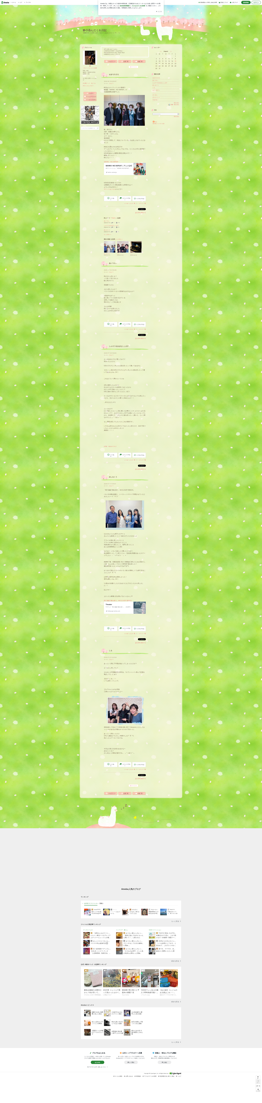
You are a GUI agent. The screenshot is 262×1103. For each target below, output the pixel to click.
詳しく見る (131, 1062)
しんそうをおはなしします (111, 225)
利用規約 (138, 1076)
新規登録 (246, 2)
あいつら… (107, 221)
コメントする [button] (126, 198)
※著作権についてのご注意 (158, 123)
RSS (156, 122)
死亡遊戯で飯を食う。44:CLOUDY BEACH (118, 600)
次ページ (133, 67)
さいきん (154, 95)
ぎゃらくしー (156, 97)
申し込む (164, 1062)
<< (161, 51)
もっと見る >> (107, 234)
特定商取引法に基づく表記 (167, 1076)
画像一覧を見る (175, 104)
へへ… (154, 92)
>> (171, 51)
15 (175, 61)
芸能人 (101, 903)
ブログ (110, 83)
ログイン (256, 2)
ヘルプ (179, 1076)
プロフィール (86, 68)
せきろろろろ (114, 74)
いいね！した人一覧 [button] (129, 203)
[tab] (90, 903)
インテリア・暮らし (122, 930)
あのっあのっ (156, 90)
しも (110, 650)
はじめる (97, 1062)
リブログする (140, 198)
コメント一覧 (142, 203)
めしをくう (107, 230)
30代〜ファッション (155, 930)
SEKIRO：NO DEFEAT (111, 162)
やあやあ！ (155, 100)
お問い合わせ (129, 1076)
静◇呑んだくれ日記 (95, 30)
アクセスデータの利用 (150, 1076)
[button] (258, 1090)
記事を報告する (141, 212)
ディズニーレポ (88, 930)
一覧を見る (176, 103)
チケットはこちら (109, 189)
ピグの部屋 (94, 68)
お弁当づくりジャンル (90, 903)
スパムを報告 (118, 1076)
